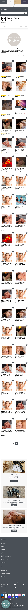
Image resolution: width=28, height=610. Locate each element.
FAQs (2, 553)
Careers (2, 555)
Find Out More (14, 505)
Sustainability (3, 576)
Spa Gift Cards (3, 543)
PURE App (2, 552)
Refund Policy (12, 605)
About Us (2, 546)
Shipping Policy (20, 605)
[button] (3, 76)
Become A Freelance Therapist (6, 556)
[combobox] (14, 13)
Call (12, 6)
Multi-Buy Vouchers (4, 574)
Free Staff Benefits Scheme (5, 573)
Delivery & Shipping (4, 559)
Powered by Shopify (17, 607)
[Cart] (22, 9)
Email (15, 6)
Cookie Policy (3, 562)
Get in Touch (3, 547)
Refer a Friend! (3, 549)
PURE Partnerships (4, 570)
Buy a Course (14, 530)
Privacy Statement (4, 561)
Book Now (14, 5)
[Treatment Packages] (14, 517)
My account (3, 564)
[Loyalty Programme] (14, 492)
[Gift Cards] (14, 467)
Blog (2, 544)
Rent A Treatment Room (5, 577)
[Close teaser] (10, 599)
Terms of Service (16, 603)
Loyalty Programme (4, 550)
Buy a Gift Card (13, 480)
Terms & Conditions (4, 558)
